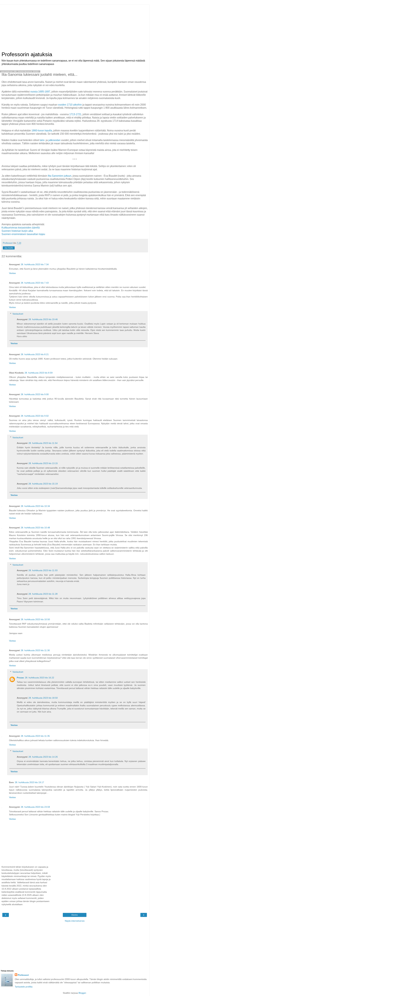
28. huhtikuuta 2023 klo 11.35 (35, 736)
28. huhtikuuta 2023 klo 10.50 (35, 619)
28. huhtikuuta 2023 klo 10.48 (35, 527)
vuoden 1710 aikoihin (70, 104)
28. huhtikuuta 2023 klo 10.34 (35, 506)
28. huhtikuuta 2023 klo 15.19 (43, 483)
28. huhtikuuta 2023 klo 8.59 (39, 372)
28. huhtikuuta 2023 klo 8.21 (35, 354)
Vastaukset (17, 313)
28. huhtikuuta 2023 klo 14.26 (43, 757)
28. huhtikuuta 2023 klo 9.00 (35, 394)
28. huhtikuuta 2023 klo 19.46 (43, 319)
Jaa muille (8, 248)
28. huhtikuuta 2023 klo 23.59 (35, 807)
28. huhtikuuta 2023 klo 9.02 (35, 416)
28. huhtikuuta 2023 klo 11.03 (43, 570)
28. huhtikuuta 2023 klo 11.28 (43, 594)
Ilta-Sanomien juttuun (59, 175)
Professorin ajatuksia (27, 54)
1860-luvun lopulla (42, 130)
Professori (23, 975)
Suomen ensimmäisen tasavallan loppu (23, 234)
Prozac (20, 677)
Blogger (82, 993)
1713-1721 (75, 114)
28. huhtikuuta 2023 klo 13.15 (43, 463)
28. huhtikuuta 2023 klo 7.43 (35, 283)
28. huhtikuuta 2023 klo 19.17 (29, 782)
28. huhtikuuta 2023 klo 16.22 (39, 677)
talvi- (42, 140)
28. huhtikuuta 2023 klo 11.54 (43, 443)
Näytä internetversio (75, 921)
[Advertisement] (74, 26)
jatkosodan (54, 140)
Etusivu (75, 915)
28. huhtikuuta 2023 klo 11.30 (35, 650)
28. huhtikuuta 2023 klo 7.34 (35, 264)
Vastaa (12, 273)
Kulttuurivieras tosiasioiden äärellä (21, 227)
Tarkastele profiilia (23, 986)
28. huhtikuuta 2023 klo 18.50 (43, 698)
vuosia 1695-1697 (40, 91)
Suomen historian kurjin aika (17, 231)
